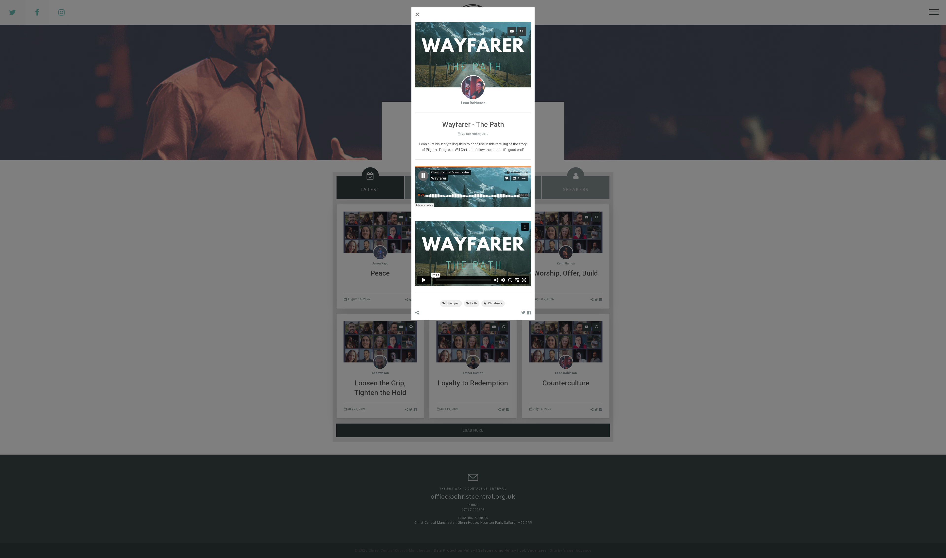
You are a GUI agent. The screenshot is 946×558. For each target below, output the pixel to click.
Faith (473, 303)
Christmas (494, 303)
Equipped (452, 303)
